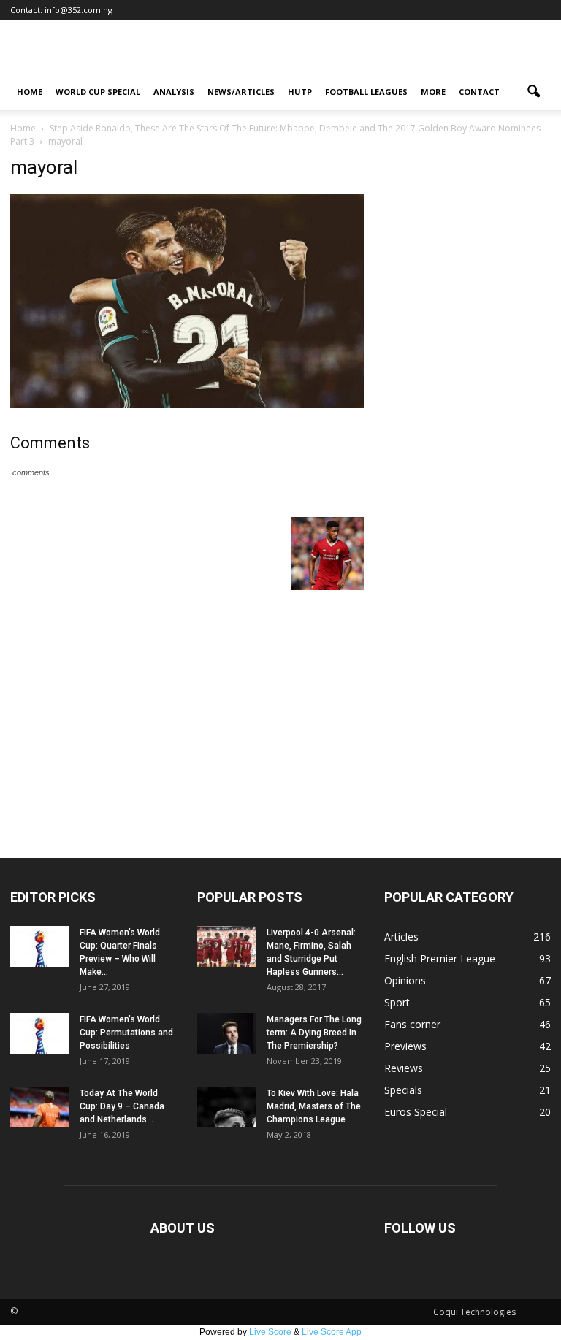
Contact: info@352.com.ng (61, 9)
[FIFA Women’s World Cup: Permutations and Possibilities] (39, 1033)
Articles (401, 936)
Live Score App (332, 1332)
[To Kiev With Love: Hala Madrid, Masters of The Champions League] (226, 1107)
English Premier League (439, 958)
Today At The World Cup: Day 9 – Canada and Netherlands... (122, 1106)
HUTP (300, 91)
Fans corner (412, 1024)
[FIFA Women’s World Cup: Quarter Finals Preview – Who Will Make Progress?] (39, 946)
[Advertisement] (280, 748)
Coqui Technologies (474, 1312)
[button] (533, 92)
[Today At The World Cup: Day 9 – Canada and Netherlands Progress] (39, 1107)
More (433, 91)
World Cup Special (98, 91)
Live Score (270, 1332)
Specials (403, 1090)
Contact (479, 91)
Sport (397, 1002)
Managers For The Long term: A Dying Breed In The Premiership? (314, 1032)
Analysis (173, 91)
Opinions (405, 980)
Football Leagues (366, 91)
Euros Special (415, 1112)
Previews (405, 1046)
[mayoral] (187, 404)
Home (29, 91)
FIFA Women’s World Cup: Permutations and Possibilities (126, 1032)
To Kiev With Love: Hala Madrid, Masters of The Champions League (314, 1106)
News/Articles (241, 91)
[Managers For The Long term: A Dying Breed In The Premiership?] (226, 1033)
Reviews (403, 1068)
